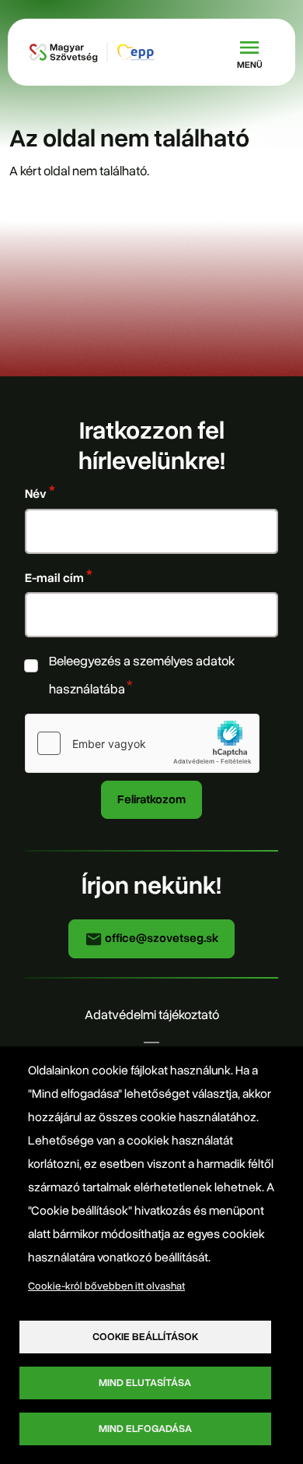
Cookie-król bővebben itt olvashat (106, 1286)
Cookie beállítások (145, 1336)
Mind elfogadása (145, 1428)
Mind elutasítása (145, 1382)
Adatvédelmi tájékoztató (152, 1015)
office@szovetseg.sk (160, 938)
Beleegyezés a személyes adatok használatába (142, 675)
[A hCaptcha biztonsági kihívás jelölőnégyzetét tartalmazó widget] (142, 743)
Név (36, 493)
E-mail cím (54, 578)
